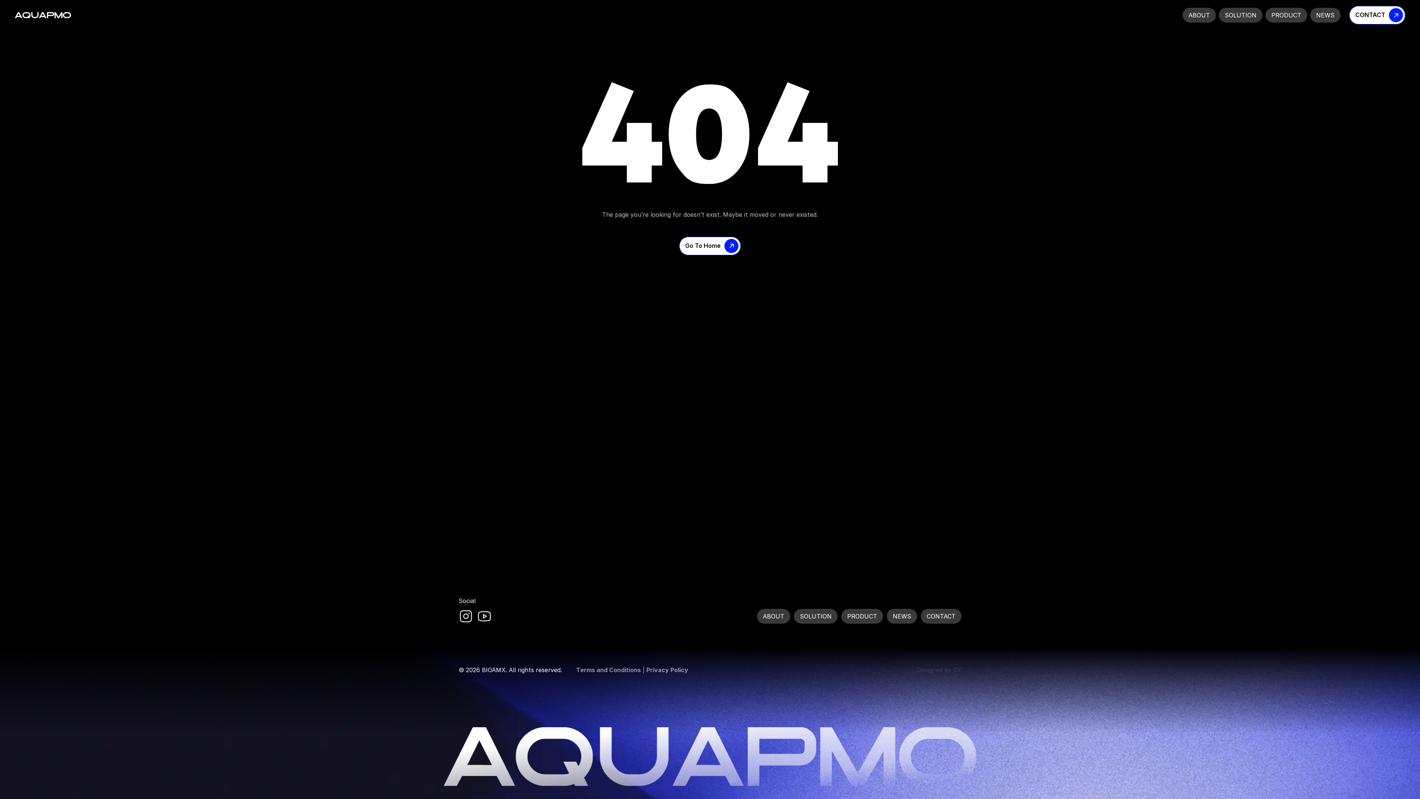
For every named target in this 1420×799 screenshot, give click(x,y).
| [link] (632, 670)
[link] (466, 616)
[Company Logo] (43, 15)
